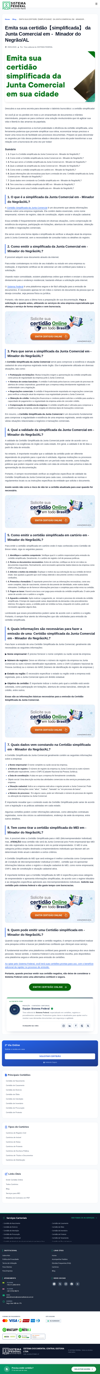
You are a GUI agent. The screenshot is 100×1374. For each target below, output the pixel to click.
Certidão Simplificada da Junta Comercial (27, 208)
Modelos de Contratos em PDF (18, 1198)
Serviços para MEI (13, 1193)
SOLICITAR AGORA (82, 1369)
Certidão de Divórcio (14, 1090)
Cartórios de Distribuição (15, 1160)
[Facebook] (75, 1025)
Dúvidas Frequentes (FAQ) (61, 1263)
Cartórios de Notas (13, 1142)
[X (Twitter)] (87, 1025)
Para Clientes (7, 1267)
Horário (9, 1301)
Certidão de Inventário (14, 1103)
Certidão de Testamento (60, 1238)
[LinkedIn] (69, 1025)
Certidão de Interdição (14, 1099)
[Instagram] (63, 1025)
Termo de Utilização (9, 1263)
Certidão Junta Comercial (12, 1238)
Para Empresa (7, 1271)
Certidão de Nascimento (15, 1081)
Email (8, 1295)
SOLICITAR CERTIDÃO (50, 1056)
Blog (14, 19)
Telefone (10, 1282)
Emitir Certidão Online (14, 1180)
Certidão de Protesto (14, 1112)
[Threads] (81, 1025)
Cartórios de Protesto (14, 1146)
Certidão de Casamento (15, 1085)
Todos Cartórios (12, 1184)
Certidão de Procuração (15, 1108)
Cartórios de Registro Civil (16, 1133)
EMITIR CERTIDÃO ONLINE (48, 987)
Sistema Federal (15, 286)
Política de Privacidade (10, 1259)
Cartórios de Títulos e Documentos (19, 1155)
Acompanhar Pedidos (60, 1259)
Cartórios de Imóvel (13, 1137)
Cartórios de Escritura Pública (17, 1151)
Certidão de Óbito (13, 1094)
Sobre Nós (6, 1255)
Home (7, 19)
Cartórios (55, 1267)
